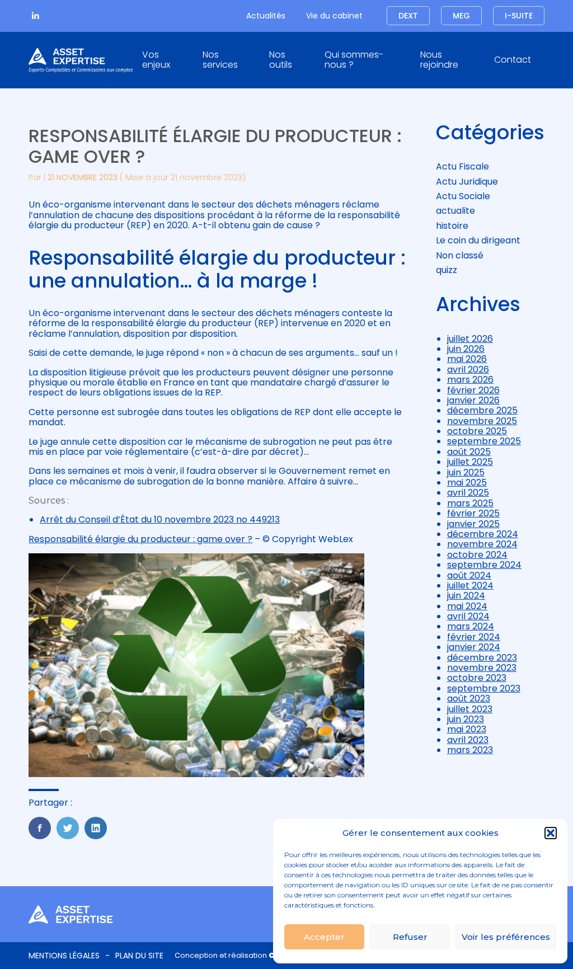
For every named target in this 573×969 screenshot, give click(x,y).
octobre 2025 (477, 431)
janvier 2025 (473, 524)
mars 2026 (470, 379)
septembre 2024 (484, 564)
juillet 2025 (470, 461)
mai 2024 (467, 606)
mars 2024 (470, 626)
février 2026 (473, 390)
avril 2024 (468, 616)
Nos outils (280, 59)
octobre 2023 (476, 677)
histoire (452, 225)
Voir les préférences (506, 937)
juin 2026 (466, 348)
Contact (512, 59)
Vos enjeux (156, 59)
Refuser (410, 937)
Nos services (220, 59)
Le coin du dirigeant (478, 240)
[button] (550, 833)
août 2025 (469, 451)
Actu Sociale (463, 196)
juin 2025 (466, 472)
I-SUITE (519, 15)
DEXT (408, 15)
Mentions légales (64, 955)
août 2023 (468, 698)
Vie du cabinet (334, 15)
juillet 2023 (469, 709)
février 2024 (473, 637)
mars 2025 (470, 503)
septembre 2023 (483, 688)
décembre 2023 (482, 657)
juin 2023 (465, 719)
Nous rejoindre (439, 59)
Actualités (265, 15)
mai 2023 (466, 729)
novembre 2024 (482, 544)
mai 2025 (467, 482)
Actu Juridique (467, 181)
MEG (461, 15)
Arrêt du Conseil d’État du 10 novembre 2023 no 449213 (160, 519)
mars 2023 (470, 750)
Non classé (459, 255)
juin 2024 (466, 595)
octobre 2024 (477, 554)
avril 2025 (468, 492)
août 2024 (469, 575)
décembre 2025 (482, 410)
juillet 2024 (470, 585)
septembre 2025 (484, 441)
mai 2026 (467, 358)
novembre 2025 (482, 421)
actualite (455, 210)
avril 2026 (468, 369)
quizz (446, 270)
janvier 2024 (473, 647)
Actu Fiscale (462, 166)
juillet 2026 (470, 338)
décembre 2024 (482, 534)
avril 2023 (468, 739)
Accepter (324, 937)
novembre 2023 (481, 667)
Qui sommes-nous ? (354, 59)
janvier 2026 (473, 400)
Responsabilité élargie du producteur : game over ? (140, 539)
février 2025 (473, 513)
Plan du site (139, 955)
